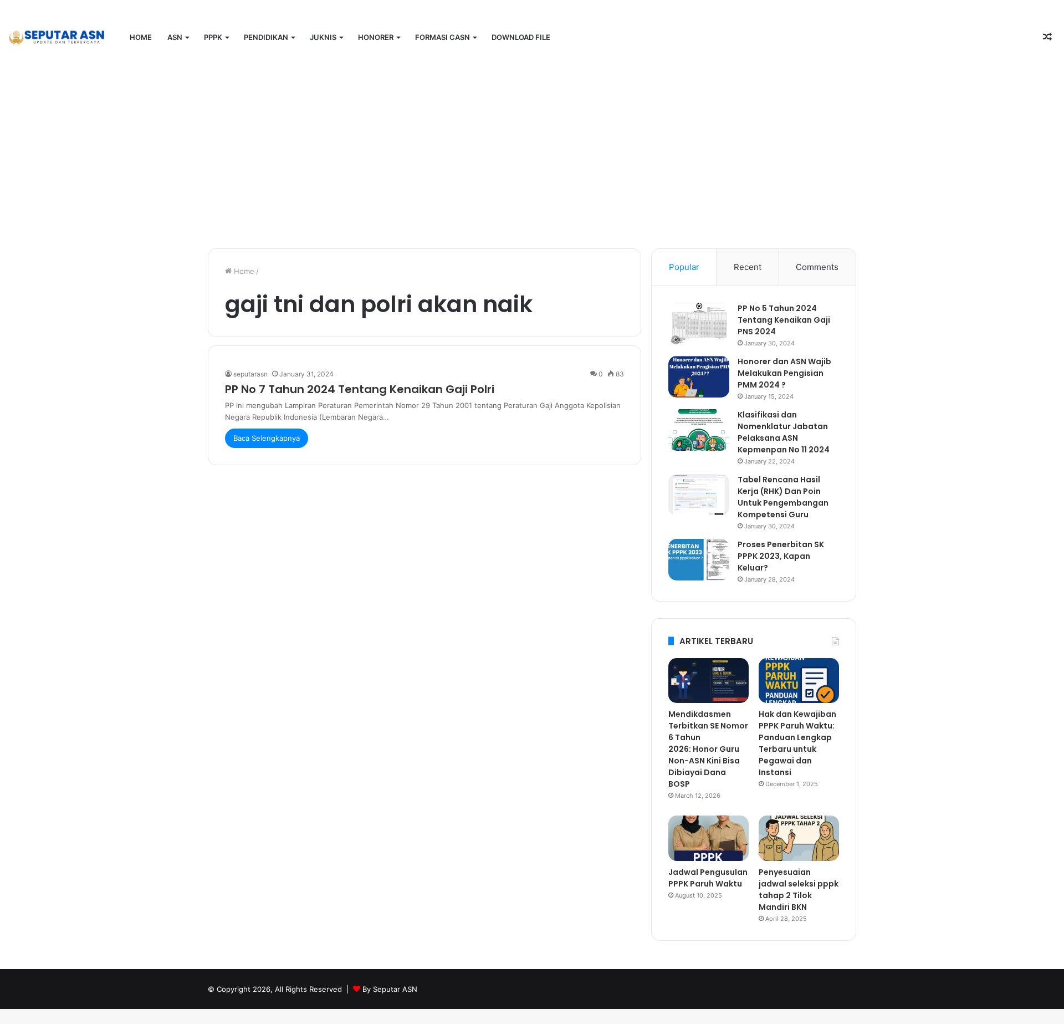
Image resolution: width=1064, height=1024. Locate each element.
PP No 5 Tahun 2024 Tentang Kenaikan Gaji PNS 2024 (784, 320)
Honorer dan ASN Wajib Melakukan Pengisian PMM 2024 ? (784, 373)
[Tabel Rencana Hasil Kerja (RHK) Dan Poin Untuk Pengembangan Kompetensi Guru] (698, 495)
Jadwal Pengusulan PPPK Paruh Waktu (708, 878)
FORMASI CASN (442, 37)
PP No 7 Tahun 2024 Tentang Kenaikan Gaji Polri (359, 389)
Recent (747, 267)
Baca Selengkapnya (266, 438)
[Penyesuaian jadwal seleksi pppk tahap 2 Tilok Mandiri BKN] (799, 838)
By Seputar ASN (389, 989)
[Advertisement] (532, 154)
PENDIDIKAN (266, 37)
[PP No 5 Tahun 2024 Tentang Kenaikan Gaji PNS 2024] (698, 323)
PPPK (213, 37)
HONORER (375, 37)
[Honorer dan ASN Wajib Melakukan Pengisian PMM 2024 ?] (698, 377)
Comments (817, 267)
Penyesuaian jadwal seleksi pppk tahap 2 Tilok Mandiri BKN (798, 890)
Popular (684, 267)
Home (141, 37)
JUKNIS (323, 37)
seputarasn (250, 374)
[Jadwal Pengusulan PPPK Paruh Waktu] (708, 838)
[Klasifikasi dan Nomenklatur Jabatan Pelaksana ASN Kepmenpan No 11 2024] (698, 430)
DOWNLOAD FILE (521, 37)
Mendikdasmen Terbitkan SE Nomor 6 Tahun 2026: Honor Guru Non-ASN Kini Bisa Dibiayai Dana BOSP (708, 749)
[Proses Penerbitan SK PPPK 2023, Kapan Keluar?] (698, 559)
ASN (174, 37)
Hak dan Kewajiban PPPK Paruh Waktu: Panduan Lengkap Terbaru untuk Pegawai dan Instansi (797, 743)
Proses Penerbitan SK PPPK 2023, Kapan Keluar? (781, 556)
